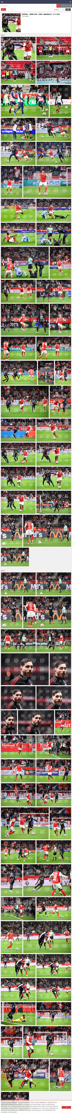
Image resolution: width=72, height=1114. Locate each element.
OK (66, 1107)
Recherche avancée (66, 5)
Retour (3, 9)
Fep (2, 2)
